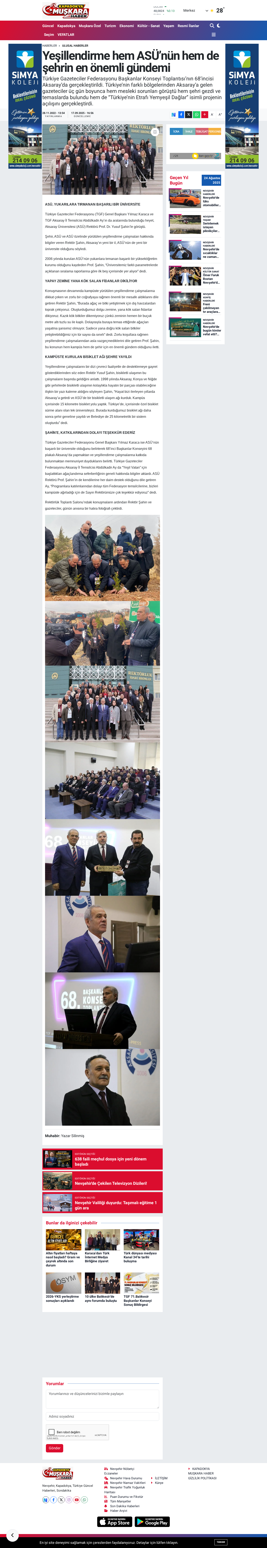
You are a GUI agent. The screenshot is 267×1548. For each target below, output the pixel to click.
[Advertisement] (118, 1345)
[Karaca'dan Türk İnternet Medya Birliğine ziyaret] (102, 1239)
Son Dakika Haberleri (125, 1506)
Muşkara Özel (90, 26)
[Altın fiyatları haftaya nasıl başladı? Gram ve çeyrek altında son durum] (63, 1239)
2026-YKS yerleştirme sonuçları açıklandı (62, 1298)
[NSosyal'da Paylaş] (174, 114)
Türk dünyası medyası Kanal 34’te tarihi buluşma (140, 1257)
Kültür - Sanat (148, 26)
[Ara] (212, 25)
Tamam (221, 1542)
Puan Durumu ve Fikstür (126, 1497)
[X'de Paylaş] (188, 114)
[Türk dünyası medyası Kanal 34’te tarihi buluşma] (141, 1239)
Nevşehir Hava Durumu (126, 1478)
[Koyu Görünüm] (218, 25)
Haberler (49, 45)
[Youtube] (76, 1499)
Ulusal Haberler (75, 45)
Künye (159, 1483)
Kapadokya (66, 26)
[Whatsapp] (84, 1499)
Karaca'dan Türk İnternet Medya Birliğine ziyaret (97, 1257)
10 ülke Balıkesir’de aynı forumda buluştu (101, 1298)
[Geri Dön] (12, 1535)
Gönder (54, 1448)
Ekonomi (127, 26)
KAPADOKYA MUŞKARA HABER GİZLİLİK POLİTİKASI (202, 1473)
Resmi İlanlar (188, 26)
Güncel (48, 26)
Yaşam (168, 26)
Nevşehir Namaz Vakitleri (128, 1483)
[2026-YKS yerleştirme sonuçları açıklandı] (63, 1283)
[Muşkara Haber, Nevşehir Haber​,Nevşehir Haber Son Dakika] (65, 10)
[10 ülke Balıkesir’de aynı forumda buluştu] (102, 1283)
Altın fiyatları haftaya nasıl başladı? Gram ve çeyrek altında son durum (63, 1259)
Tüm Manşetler (120, 1501)
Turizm (110, 26)
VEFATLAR (66, 34)
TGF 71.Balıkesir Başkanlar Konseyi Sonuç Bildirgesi (138, 1300)
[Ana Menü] (213, 34)
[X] (61, 1499)
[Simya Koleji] (25, 106)
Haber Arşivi (118, 1511)
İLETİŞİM (161, 1478)
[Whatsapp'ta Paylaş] (196, 114)
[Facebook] (53, 1499)
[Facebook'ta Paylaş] (181, 114)
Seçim (49, 34)
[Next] (45, 1499)
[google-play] (152, 1521)
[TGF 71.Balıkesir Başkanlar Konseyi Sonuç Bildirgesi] (141, 1283)
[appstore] (115, 1521)
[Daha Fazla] (204, 114)
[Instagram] (68, 1499)
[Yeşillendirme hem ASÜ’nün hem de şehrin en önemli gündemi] (102, 159)
